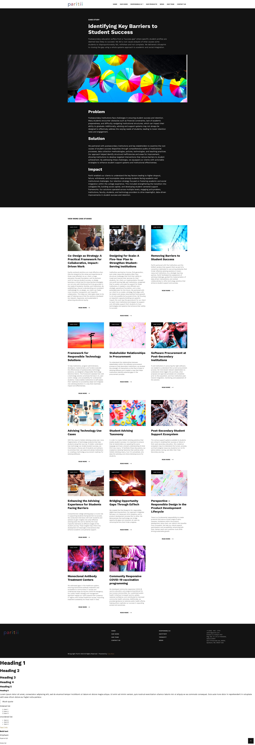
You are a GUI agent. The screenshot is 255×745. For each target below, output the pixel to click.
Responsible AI (164, 631)
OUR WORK (124, 4)
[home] (75, 4)
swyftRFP (163, 634)
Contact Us (181, 4)
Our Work (115, 634)
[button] (136, 4)
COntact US (115, 640)
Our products (151, 4)
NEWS (162, 4)
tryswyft (163, 637)
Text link (3, 727)
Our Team (170, 4)
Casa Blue (110, 654)
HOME (115, 4)
